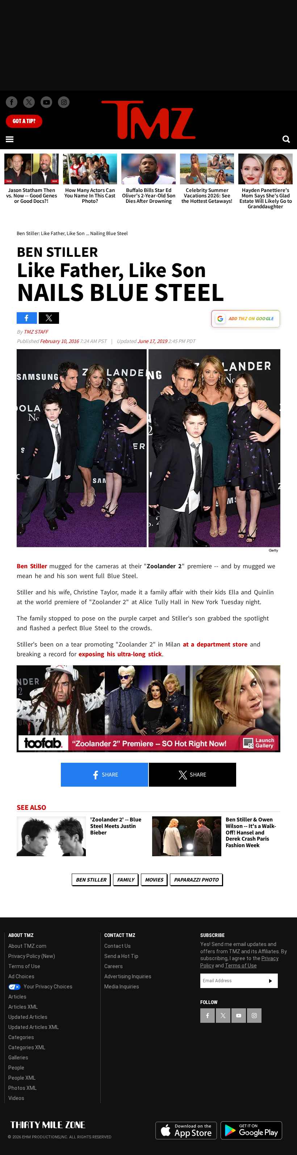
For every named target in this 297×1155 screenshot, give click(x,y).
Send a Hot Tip (121, 956)
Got (24, 121)
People (16, 1068)
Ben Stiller (91, 879)
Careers (113, 966)
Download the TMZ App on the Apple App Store (186, 1131)
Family (125, 879)
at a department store (215, 644)
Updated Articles (27, 1017)
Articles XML (23, 1007)
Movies (154, 879)
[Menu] (10, 139)
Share (109, 774)
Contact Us (117, 946)
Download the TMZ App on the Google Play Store (251, 1130)
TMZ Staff (36, 331)
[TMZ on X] (29, 102)
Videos (16, 1098)
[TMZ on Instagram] (64, 102)
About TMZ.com (27, 946)
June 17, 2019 (152, 341)
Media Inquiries (121, 986)
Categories (21, 1037)
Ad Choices (21, 976)
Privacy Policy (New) (31, 956)
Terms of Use (24, 966)
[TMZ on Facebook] (11, 102)
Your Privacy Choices (47, 986)
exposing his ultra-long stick (120, 654)
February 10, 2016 (60, 341)
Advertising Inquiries (127, 976)
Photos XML (22, 1088)
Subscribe (270, 981)
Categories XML (26, 1047)
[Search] (287, 139)
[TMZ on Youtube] (46, 102)
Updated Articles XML (33, 1027)
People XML (21, 1078)
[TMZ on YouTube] (238, 1015)
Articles (17, 997)
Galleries (18, 1057)
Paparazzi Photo (196, 879)
